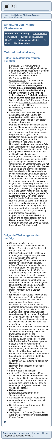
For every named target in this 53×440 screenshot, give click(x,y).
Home (7, 38)
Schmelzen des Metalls (29, 40)
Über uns (6, 18)
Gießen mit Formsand (31, 15)
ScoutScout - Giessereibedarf (33, 102)
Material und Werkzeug (13, 17)
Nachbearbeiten (22, 43)
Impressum (24, 433)
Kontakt (35, 433)
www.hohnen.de (18, 80)
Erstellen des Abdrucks (32, 37)
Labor (7, 29)
